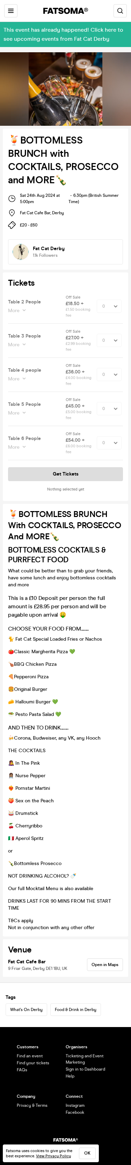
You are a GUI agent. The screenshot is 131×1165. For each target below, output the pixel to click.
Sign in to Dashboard (85, 1069)
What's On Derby (26, 1009)
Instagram (75, 1105)
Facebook (75, 1112)
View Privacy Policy (53, 1156)
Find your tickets (33, 1062)
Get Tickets (66, 474)
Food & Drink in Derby (75, 1009)
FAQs (22, 1069)
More (14, 311)
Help (70, 1076)
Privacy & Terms (32, 1105)
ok (87, 1153)
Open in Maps (105, 964)
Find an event (30, 1056)
